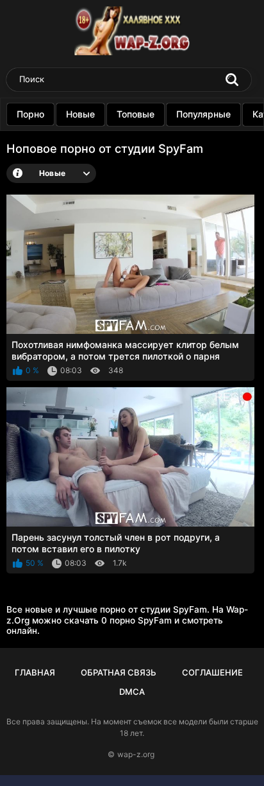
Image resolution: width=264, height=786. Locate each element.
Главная (35, 672)
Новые (80, 114)
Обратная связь (118, 672)
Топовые (135, 114)
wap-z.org (135, 754)
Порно (30, 114)
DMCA (132, 691)
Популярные (203, 114)
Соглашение (212, 672)
